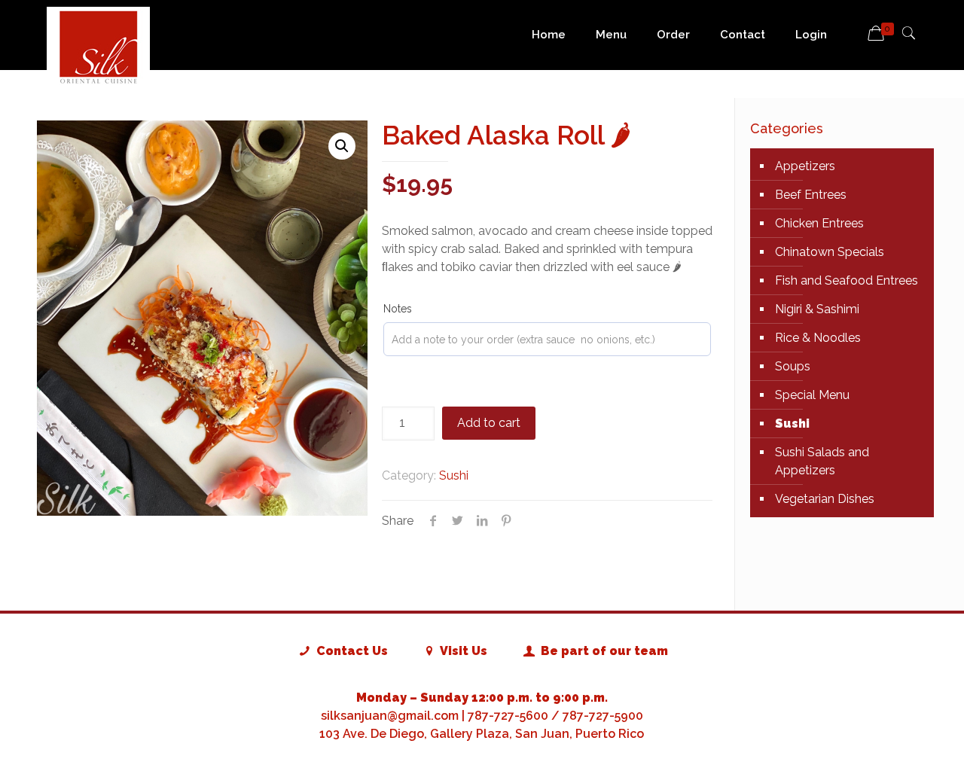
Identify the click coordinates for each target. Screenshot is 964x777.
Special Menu (812, 395)
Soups (792, 366)
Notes (397, 309)
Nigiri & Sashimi (817, 309)
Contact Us (350, 651)
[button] (341, 146)
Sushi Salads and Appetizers (822, 461)
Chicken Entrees (819, 223)
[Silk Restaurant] (98, 46)
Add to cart (488, 423)
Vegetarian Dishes (824, 499)
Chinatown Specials (829, 252)
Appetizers (805, 166)
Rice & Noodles (818, 338)
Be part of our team (602, 651)
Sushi (453, 475)
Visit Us (462, 651)
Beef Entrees (811, 194)
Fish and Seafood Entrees (846, 280)
